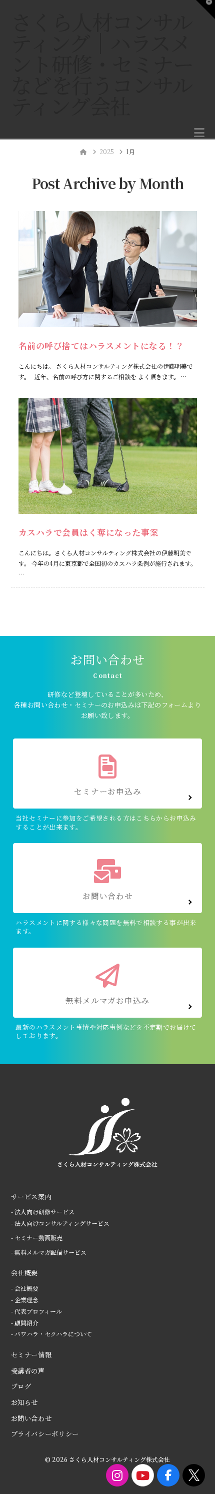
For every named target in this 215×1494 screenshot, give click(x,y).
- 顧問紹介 (24, 1322)
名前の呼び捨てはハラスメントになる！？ (101, 346)
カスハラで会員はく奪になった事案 (88, 532)
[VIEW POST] (107, 269)
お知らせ (24, 1402)
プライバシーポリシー (45, 1433)
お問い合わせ (31, 1418)
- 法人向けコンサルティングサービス (60, 1223)
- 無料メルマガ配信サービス (48, 1252)
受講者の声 (28, 1370)
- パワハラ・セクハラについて (51, 1333)
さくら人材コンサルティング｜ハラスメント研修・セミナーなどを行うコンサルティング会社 (102, 63)
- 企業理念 (24, 1299)
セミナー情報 (31, 1354)
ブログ (21, 1386)
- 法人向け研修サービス (42, 1211)
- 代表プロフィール (36, 1311)
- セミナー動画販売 (36, 1237)
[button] (199, 132)
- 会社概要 (24, 1288)
